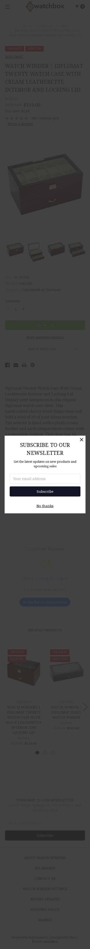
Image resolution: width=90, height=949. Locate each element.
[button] (81, 439)
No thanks (45, 505)
